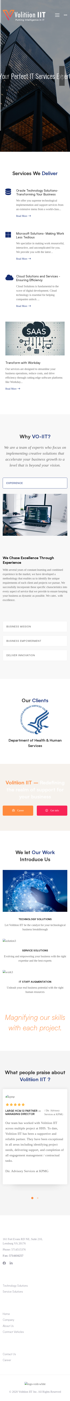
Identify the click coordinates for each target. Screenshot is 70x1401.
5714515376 (18, 1249)
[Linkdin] (11, 1263)
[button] (32, 1198)
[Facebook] (4, 1263)
